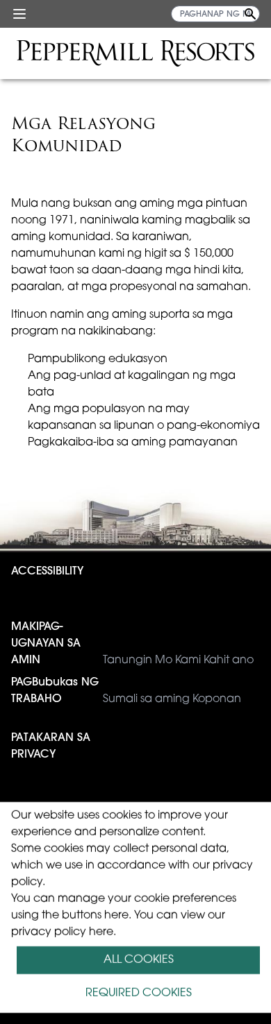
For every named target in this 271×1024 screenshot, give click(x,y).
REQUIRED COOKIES (138, 993)
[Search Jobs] (250, 14)
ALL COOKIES (139, 960)
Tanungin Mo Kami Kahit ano (132, 644)
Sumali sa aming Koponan (126, 691)
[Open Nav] (19, 14)
